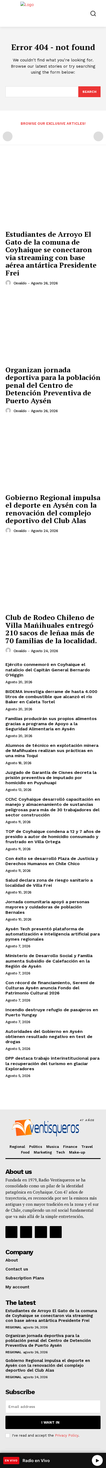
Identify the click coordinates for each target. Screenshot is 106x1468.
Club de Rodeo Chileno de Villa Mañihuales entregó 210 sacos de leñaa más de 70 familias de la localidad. (51, 629)
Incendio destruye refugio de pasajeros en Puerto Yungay (51, 1012)
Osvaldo (20, 283)
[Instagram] (26, 1232)
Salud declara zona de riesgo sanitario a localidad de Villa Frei (49, 883)
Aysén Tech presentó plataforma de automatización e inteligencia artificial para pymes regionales (52, 934)
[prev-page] (8, 136)
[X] (41, 1232)
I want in (50, 1422)
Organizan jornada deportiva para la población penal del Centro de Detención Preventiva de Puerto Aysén (53, 385)
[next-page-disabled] (98, 136)
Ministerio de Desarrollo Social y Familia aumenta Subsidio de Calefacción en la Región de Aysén (48, 960)
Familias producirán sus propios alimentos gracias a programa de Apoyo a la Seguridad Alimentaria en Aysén (51, 723)
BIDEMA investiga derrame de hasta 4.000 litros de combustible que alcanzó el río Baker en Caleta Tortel (51, 696)
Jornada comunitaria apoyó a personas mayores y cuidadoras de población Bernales (47, 907)
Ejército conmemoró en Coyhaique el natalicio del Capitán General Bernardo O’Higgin (47, 669)
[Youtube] (56, 1232)
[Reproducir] (97, 1460)
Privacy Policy (66, 1435)
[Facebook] (11, 1232)
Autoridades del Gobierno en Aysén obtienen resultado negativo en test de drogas (48, 1036)
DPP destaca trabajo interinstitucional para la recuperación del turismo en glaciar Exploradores (52, 1063)
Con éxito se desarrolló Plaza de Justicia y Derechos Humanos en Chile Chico (51, 861)
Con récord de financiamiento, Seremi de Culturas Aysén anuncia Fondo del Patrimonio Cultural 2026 (50, 988)
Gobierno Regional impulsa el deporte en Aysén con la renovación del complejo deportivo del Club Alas (52, 509)
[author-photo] (9, 283)
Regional (13, 1327)
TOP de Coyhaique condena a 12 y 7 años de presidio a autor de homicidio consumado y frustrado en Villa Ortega (53, 836)
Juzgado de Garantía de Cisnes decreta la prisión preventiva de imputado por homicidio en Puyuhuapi (50, 777)
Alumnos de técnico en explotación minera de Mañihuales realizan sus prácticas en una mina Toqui (51, 750)
